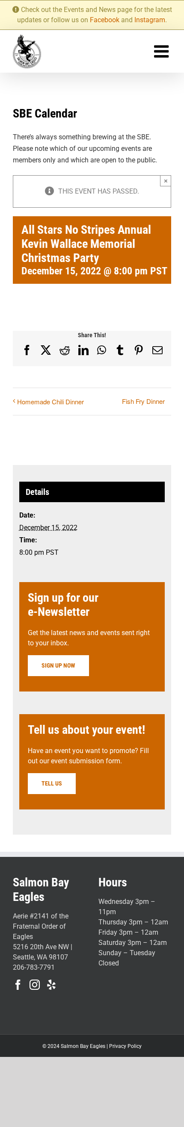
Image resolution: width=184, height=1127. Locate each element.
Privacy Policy (125, 1046)
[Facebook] (18, 985)
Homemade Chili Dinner (50, 401)
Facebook (104, 20)
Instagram (149, 20)
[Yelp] (51, 985)
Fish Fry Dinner (143, 401)
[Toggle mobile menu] (162, 51)
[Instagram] (35, 985)
